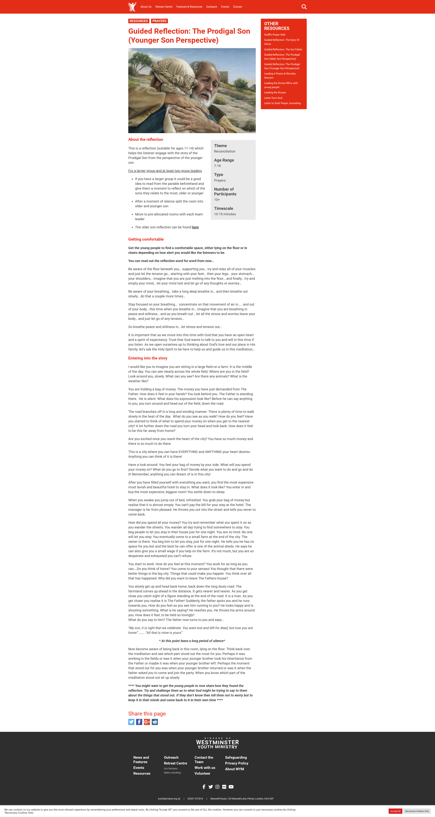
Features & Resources (189, 6)
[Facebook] (139, 722)
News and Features (141, 759)
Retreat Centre (163, 6)
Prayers (159, 21)
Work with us (205, 767)
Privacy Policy (236, 763)
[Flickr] (224, 787)
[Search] (304, 6)
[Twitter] (131, 722)
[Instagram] (217, 787)
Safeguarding (236, 757)
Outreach (211, 6)
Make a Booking (172, 772)
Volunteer (202, 773)
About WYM (234, 769)
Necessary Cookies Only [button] (417, 811)
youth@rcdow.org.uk (169, 798)
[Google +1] (147, 722)
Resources (139, 21)
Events (225, 6)
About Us (146, 6)
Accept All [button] (395, 811)
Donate (237, 6)
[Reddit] (155, 722)
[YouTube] (231, 787)
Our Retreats (170, 768)
